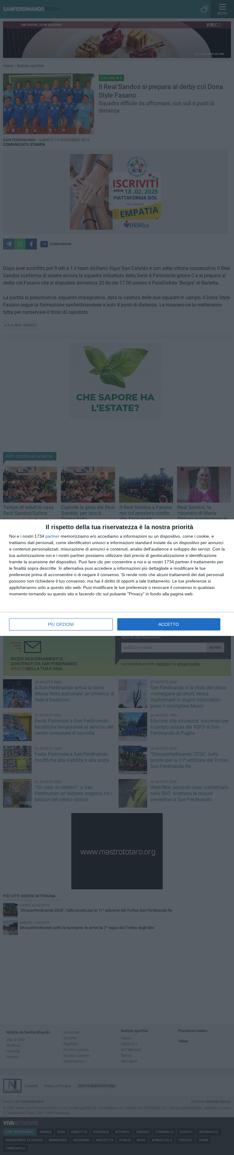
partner (52, 536)
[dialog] (117, 577)
